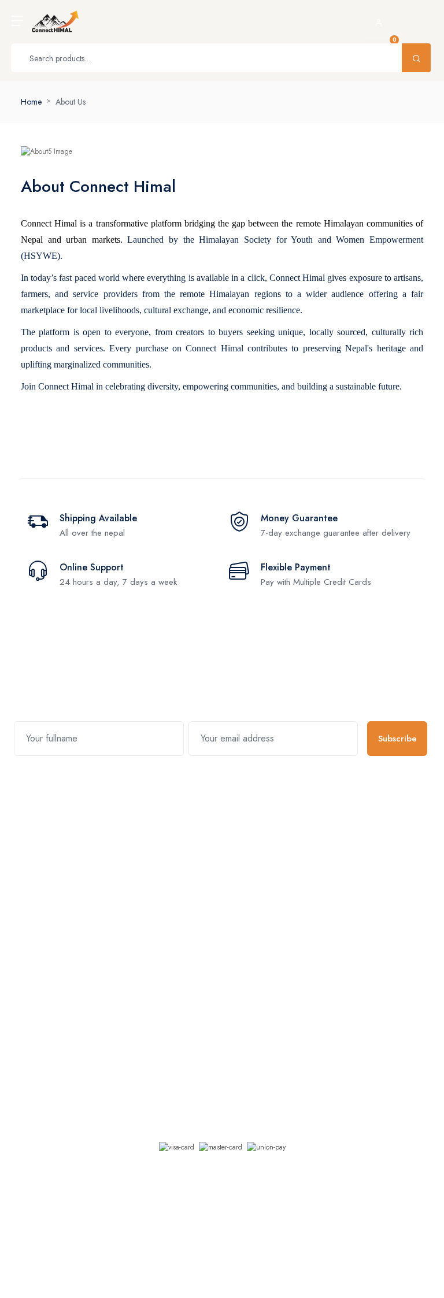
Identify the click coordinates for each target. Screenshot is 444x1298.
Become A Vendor (329, 857)
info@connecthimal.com (95, 904)
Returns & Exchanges (229, 834)
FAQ (202, 904)
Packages (37, 1046)
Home (31, 101)
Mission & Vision (48, 1000)
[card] (266, 1147)
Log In (308, 881)
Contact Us (39, 1069)
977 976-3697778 (86, 859)
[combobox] (222, 1270)
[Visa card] (176, 1147)
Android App (160, 1047)
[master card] (220, 1147)
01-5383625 (76, 846)
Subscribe (397, 738)
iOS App (153, 1024)
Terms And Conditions (231, 881)
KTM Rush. (251, 1235)
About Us (71, 101)
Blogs (30, 1023)
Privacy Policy (217, 857)
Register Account (326, 834)
